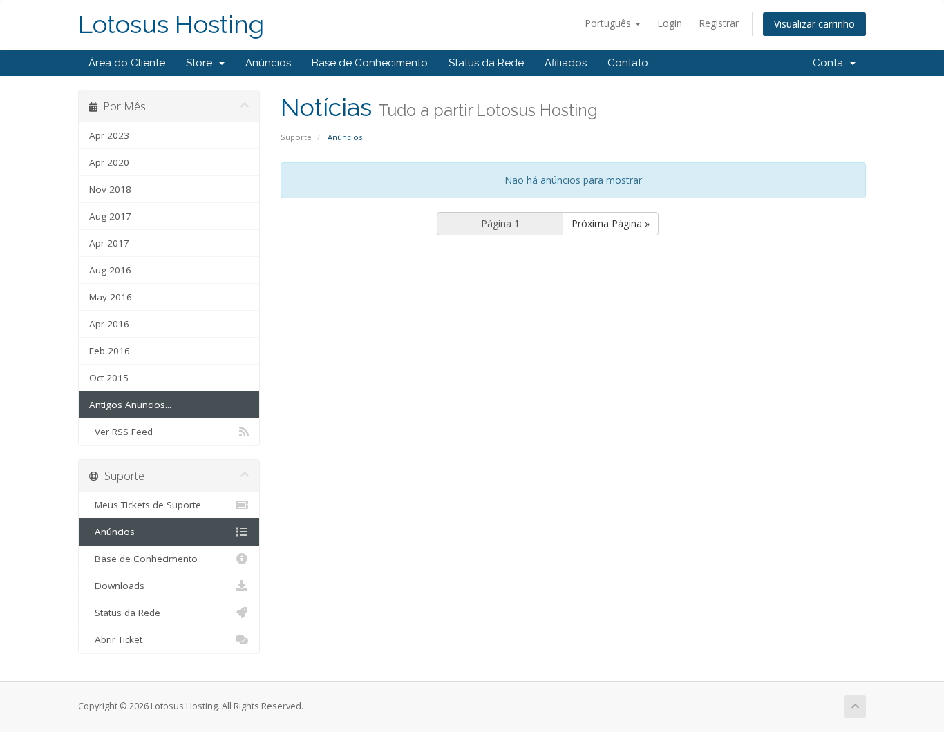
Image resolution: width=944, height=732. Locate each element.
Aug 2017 (110, 216)
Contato (627, 63)
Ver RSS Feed (121, 431)
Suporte (296, 137)
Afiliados (566, 63)
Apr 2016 (109, 324)
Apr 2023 (109, 135)
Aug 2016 (110, 270)
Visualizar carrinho (814, 23)
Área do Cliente (126, 63)
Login (669, 23)
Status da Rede (486, 63)
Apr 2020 (109, 162)
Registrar (719, 23)
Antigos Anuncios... (130, 404)
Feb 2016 (109, 351)
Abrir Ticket (115, 639)
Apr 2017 (109, 243)
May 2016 (110, 297)
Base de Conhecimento (370, 63)
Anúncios (268, 63)
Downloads (116, 585)
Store (202, 63)
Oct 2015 (109, 378)
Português (609, 23)
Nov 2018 (110, 189)
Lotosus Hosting (171, 24)
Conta (831, 63)
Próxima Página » (611, 223)
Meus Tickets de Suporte (145, 505)
